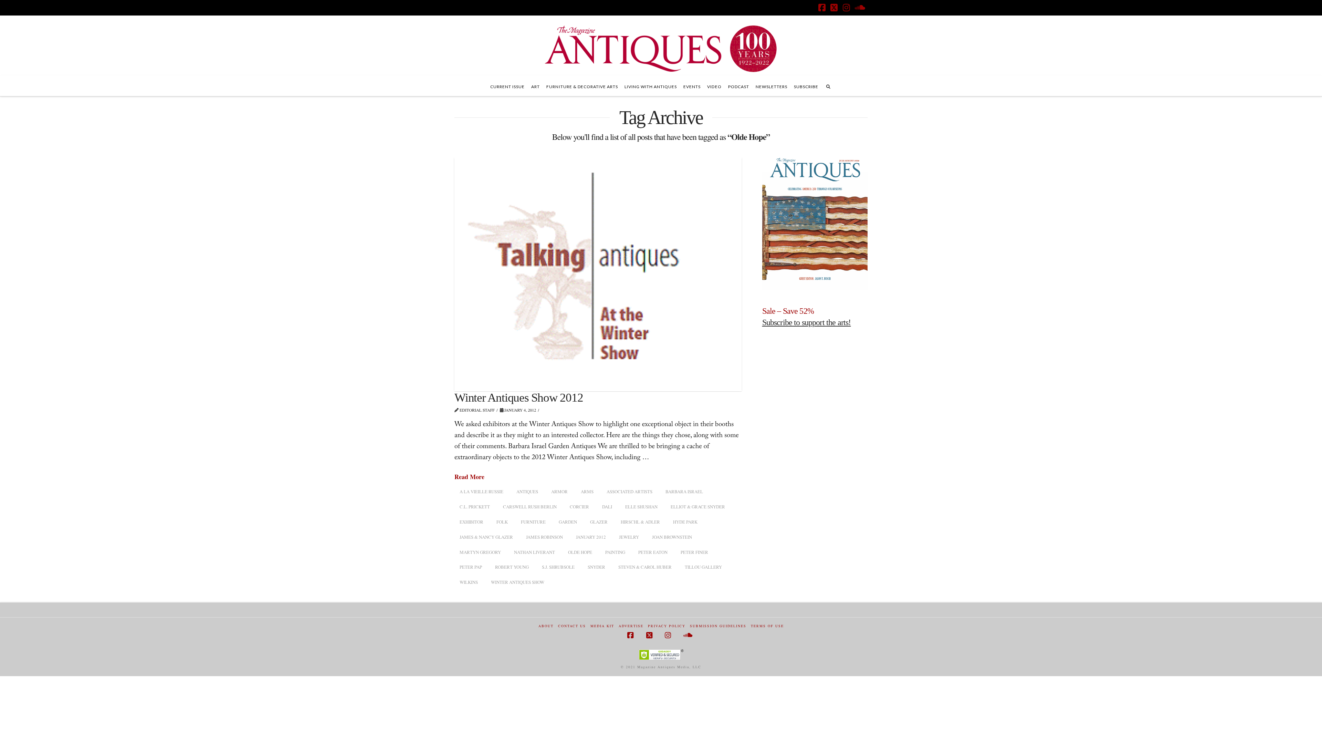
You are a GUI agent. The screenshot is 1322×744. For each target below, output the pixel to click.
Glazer (599, 522)
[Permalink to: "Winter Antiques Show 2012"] (598, 273)
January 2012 (591, 537)
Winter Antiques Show (517, 582)
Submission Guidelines (718, 626)
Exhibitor (471, 522)
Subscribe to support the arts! (806, 322)
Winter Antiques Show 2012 (518, 397)
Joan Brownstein (672, 537)
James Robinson (544, 537)
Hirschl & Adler (640, 522)
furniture (533, 522)
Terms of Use (767, 626)
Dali (607, 507)
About (546, 626)
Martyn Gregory (480, 552)
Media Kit (602, 626)
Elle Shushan (641, 507)
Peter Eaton (653, 552)
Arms (587, 491)
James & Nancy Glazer (486, 537)
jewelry (629, 537)
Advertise (631, 626)
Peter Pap (471, 567)
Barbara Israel (684, 491)
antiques (527, 491)
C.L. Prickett (475, 507)
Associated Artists (629, 491)
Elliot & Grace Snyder (698, 507)
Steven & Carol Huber (645, 567)
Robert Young (512, 567)
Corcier (579, 507)
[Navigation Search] (828, 85)
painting (615, 552)
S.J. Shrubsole (558, 567)
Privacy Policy (666, 626)
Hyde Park (685, 522)
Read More (469, 477)
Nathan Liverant (534, 552)
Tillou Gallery (703, 567)
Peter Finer (694, 552)
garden (568, 522)
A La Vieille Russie (481, 491)
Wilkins (469, 582)
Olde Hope (580, 552)
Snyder (596, 567)
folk (502, 522)
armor (559, 491)
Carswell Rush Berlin (530, 507)
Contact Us (572, 626)
